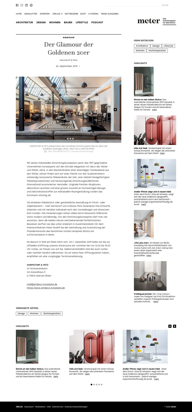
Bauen (68, 22)
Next (115, 109)
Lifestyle (82, 22)
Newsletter (30, 14)
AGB (49, 407)
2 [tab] (67, 139)
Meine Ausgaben (109, 14)
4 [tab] (73, 139)
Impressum (29, 407)
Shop (83, 14)
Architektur (24, 22)
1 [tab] (65, 139)
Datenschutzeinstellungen (76, 407)
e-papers (93, 14)
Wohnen (54, 22)
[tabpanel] (68, 110)
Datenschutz (57, 407)
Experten (45, 14)
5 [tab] (101, 385)
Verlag (19, 407)
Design (41, 22)
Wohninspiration (52, 313)
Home (19, 14)
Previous (21, 109)
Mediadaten (40, 407)
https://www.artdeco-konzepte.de (46, 288)
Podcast (97, 22)
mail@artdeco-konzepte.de (42, 284)
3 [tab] (70, 139)
